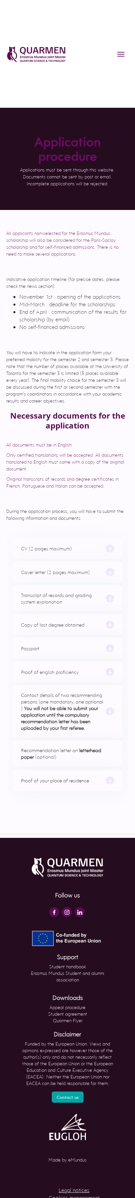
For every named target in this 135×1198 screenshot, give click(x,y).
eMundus (77, 1160)
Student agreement (67, 1014)
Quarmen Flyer (68, 1020)
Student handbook (67, 966)
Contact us (68, 1097)
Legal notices (74, 1189)
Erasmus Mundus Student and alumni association (67, 976)
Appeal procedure (67, 1007)
